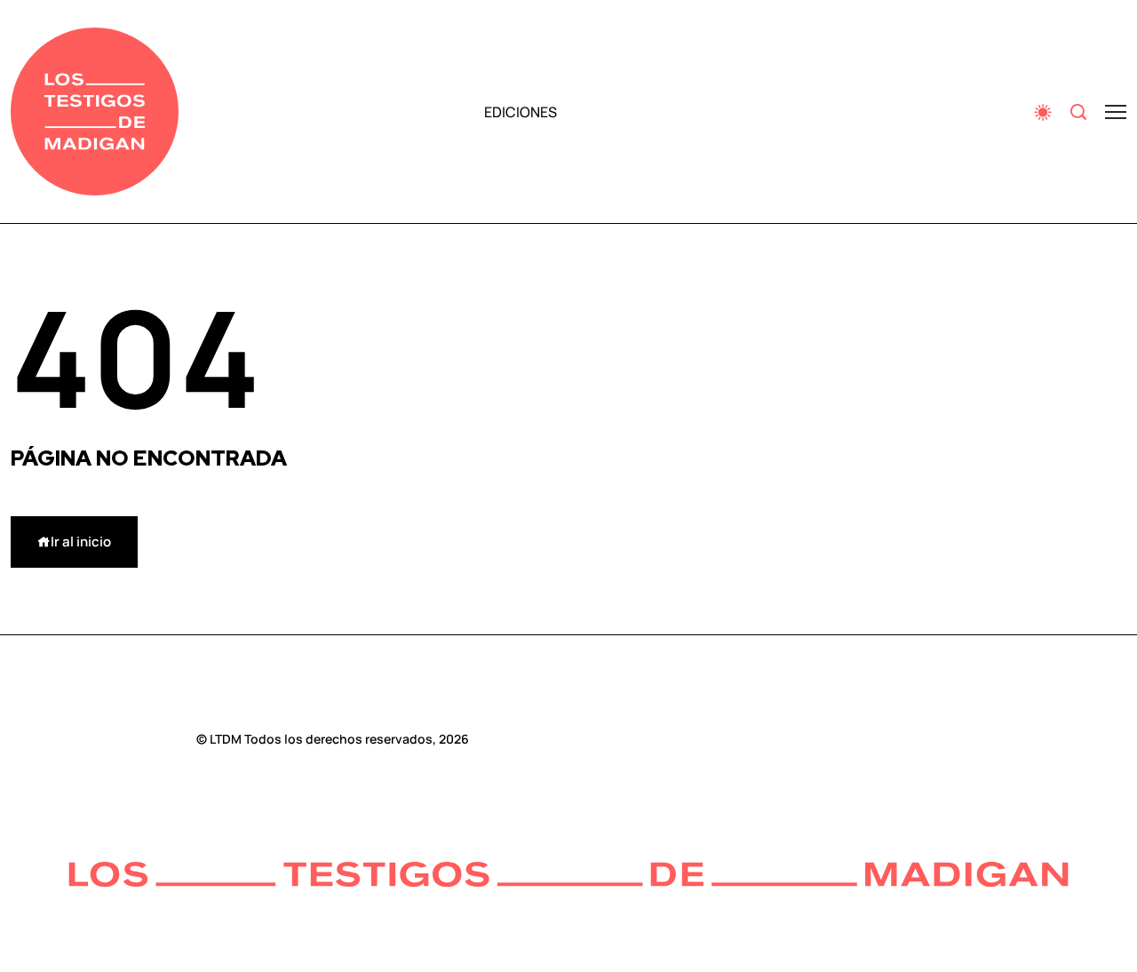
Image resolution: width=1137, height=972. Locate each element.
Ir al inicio (81, 541)
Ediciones (520, 112)
